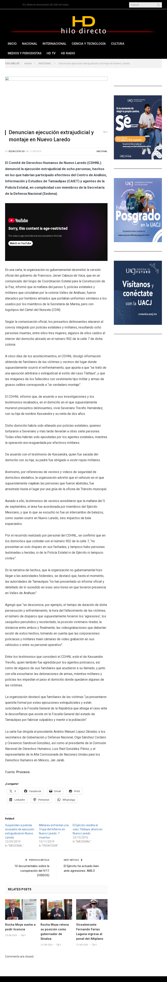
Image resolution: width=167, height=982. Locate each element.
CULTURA (117, 44)
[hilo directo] (83, 24)
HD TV (51, 53)
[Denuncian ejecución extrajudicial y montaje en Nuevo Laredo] (56, 101)
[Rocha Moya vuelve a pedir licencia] (20, 909)
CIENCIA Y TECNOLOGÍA (89, 44)
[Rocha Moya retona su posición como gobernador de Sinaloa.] (56, 909)
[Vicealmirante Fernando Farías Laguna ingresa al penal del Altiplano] (92, 909)
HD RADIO (68, 53)
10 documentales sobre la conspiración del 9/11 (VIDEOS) (31, 870)
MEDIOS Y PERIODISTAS (24, 53)
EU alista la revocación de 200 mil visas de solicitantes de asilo (47, 4)
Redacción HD (17, 151)
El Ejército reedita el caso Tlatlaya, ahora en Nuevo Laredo (87, 829)
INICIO (12, 44)
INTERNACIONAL (54, 44)
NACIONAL (29, 44)
